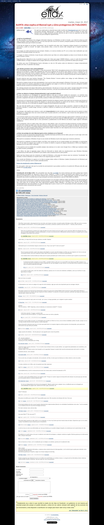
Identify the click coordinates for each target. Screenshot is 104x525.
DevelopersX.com (73, 30)
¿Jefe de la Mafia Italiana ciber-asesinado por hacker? (30, 203)
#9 (18, 328)
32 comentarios (24, 191)
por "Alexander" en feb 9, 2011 (78, 510)
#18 (19, 381)
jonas (21, 296)
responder (43, 227)
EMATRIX (22, 287)
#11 (19, 343)
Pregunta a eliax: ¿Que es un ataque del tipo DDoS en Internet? (32, 204)
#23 (19, 411)
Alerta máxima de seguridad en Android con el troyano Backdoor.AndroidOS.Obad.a (37, 208)
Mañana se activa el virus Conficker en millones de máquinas (31, 198)
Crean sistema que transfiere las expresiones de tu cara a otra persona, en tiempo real (38, 214)
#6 (18, 296)
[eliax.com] (52, 12)
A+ (87, 4)
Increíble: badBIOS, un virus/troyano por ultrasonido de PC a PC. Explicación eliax (36, 209)
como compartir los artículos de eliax (52, 519)
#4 (18, 281)
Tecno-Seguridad (34, 195)
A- (84, 4)
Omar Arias (22, 302)
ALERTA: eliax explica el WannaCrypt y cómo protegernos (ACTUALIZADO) (51, 24)
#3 (18, 248)
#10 (19, 334)
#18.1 (22, 388)
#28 (19, 444)
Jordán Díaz (22, 381)
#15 (19, 360)
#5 (18, 287)
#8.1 (22, 317)
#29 (19, 454)
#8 (18, 309)
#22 (19, 401)
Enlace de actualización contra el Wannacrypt (29, 163)
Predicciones (28, 195)
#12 (19, 354)
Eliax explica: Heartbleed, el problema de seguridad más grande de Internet (35, 212)
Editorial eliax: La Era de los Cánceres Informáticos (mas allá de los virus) (34, 200)
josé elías (27, 28)
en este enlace (27, 167)
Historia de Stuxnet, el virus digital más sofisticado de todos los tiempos (34, 206)
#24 (19, 417)
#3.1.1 (24, 267)
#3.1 (22, 258)
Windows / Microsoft (43, 195)
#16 (19, 367)
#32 (19, 462)
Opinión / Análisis (21, 195)
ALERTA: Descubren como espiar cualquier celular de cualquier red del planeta (36, 213)
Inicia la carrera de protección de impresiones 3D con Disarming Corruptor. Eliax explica (38, 211)
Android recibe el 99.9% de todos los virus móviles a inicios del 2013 (33, 207)
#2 (18, 242)
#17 (19, 373)
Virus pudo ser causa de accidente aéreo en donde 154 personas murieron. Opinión (37, 201)
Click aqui (22, 343)
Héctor (21, 411)
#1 (18, 227)
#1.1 (22, 236)
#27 (19, 438)
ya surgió (55, 173)
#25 (19, 424)
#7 (18, 302)
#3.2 (22, 274)
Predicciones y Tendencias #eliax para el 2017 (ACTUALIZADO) (32, 215)
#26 (19, 431)
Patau (21, 454)
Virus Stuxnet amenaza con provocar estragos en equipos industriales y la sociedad (37, 202)
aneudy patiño (23, 354)
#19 (19, 394)
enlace (29, 236)
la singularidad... (55, 514)
